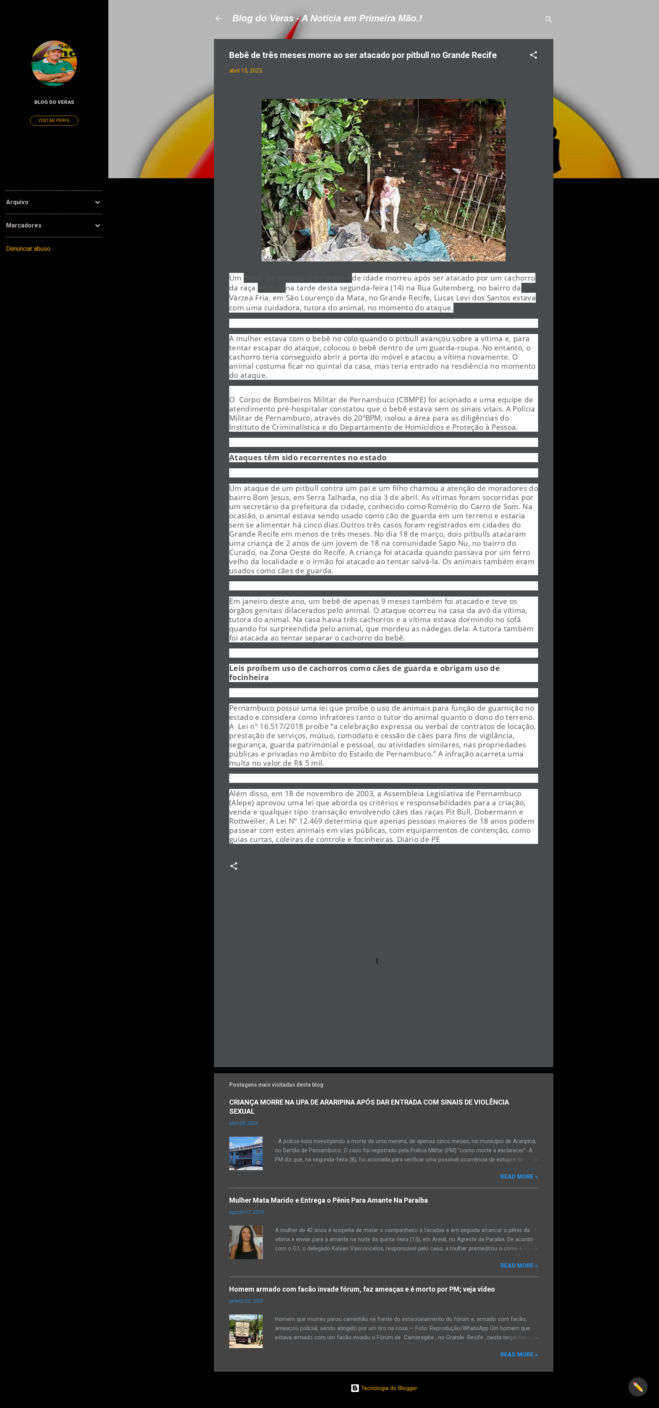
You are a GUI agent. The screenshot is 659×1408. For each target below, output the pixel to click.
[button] (533, 56)
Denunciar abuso (28, 248)
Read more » (519, 1176)
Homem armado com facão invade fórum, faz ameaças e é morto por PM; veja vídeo (362, 1289)
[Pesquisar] (548, 20)
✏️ (638, 1387)
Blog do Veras (54, 102)
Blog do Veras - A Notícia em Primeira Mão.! (327, 18)
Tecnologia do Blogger (388, 1388)
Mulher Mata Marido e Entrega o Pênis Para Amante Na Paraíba (328, 1200)
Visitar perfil (54, 120)
